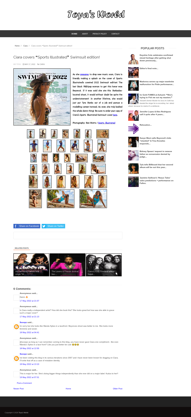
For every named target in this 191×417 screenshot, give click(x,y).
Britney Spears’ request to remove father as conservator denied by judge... (156, 154)
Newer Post (18, 388)
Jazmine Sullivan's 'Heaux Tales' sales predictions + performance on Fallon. (157, 180)
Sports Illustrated (106, 122)
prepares (84, 74)
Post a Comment (24, 383)
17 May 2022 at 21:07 (29, 301)
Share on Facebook (29, 226)
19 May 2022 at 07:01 (29, 377)
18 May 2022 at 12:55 (29, 348)
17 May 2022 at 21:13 (29, 316)
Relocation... (146, 125)
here (115, 114)
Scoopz (23, 322)
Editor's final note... (149, 68)
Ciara (42, 64)
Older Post (117, 388)
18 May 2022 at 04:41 (29, 332)
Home (68, 388)
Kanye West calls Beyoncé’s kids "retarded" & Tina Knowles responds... (155, 141)
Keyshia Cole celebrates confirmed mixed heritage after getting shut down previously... (156, 58)
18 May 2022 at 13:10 (29, 364)
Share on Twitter (56, 226)
